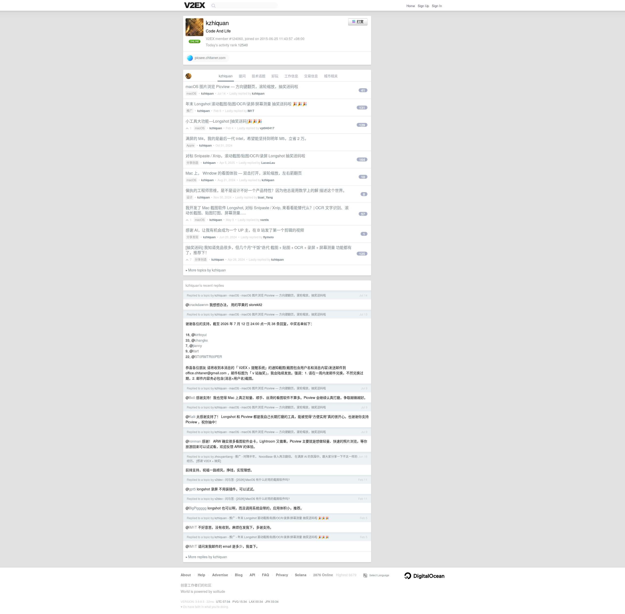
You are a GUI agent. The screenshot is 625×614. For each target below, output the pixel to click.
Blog (239, 574)
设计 (189, 197)
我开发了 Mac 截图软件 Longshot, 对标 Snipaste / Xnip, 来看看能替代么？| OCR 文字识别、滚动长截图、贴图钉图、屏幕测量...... (267, 210)
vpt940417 (267, 128)
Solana (300, 574)
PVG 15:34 (239, 601)
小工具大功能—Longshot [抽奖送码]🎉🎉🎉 (224, 121)
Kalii (192, 416)
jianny (197, 345)
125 (362, 254)
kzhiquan (226, 75)
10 (363, 177)
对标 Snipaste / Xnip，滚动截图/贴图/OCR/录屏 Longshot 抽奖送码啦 (245, 155)
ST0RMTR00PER (208, 356)
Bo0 (192, 397)
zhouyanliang (224, 456)
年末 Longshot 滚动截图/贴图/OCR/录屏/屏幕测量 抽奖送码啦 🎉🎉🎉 (246, 104)
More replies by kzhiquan (207, 556)
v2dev (219, 479)
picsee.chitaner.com (209, 57)
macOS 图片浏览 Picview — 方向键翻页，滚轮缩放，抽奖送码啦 (242, 86)
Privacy (282, 574)
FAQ (265, 574)
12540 (243, 44)
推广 (189, 111)
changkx (201, 340)
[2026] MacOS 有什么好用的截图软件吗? (263, 479)
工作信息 (291, 75)
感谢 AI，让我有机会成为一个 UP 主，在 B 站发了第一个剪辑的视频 (245, 230)
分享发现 (192, 237)
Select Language (378, 575)
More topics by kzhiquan (207, 269)
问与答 (229, 479)
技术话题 (258, 75)
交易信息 (311, 75)
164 (362, 159)
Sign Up (423, 5)
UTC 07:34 (223, 601)
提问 (242, 75)
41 (363, 90)
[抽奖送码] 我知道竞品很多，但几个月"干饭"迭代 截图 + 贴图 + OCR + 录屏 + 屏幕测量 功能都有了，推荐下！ (269, 250)
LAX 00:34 (256, 601)
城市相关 (331, 75)
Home (410, 5)
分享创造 (192, 162)
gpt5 (192, 488)
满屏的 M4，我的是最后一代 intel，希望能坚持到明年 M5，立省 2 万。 (247, 138)
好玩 (274, 75)
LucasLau (268, 162)
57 (363, 214)
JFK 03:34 (272, 601)
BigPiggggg (198, 507)
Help (201, 574)
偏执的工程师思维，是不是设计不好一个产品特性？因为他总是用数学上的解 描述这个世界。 (266, 190)
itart (196, 350)
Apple (190, 145)
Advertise (220, 574)
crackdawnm (198, 304)
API (252, 574)
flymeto (268, 237)
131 (362, 107)
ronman (195, 441)
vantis (264, 220)
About (186, 574)
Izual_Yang (265, 197)
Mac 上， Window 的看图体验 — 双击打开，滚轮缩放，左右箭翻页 (244, 173)
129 (362, 125)
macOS (191, 93)
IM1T (251, 111)
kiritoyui (201, 334)
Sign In (437, 5)
